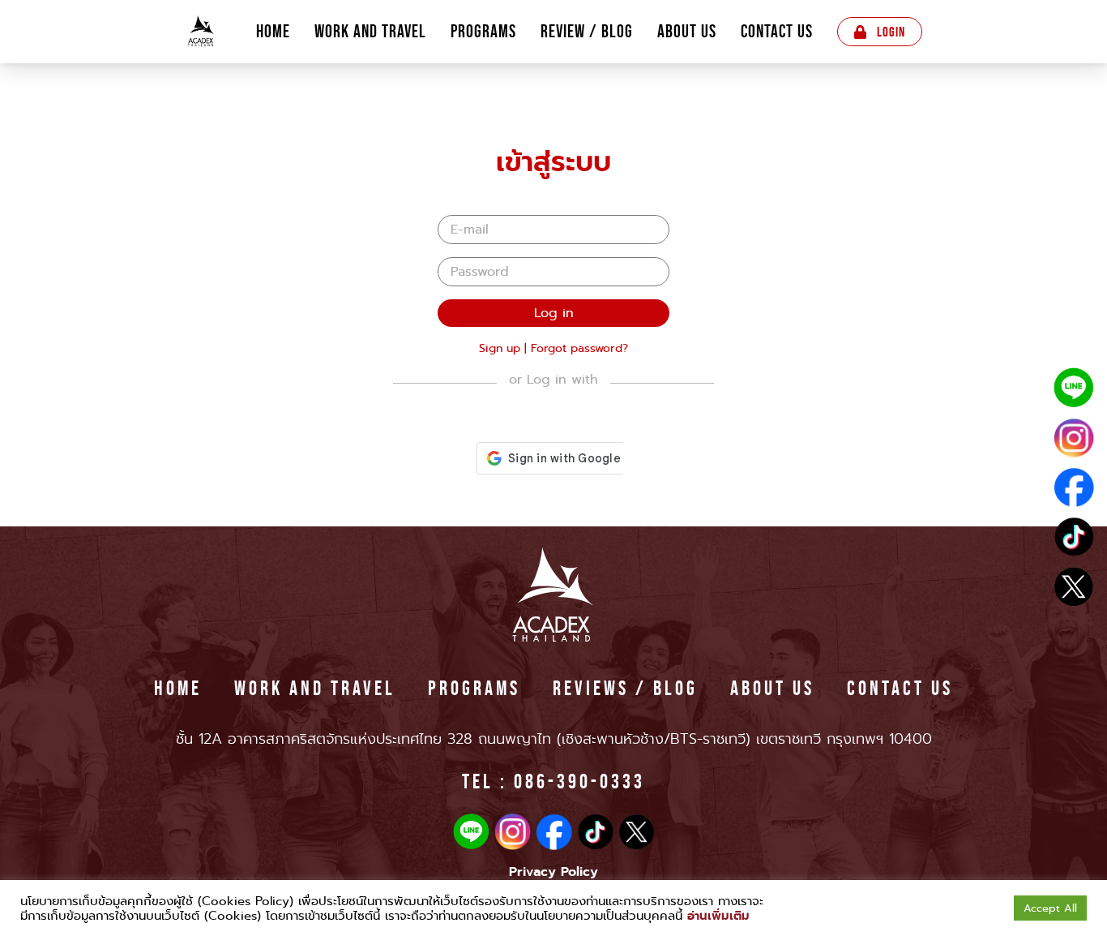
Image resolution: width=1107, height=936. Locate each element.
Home (273, 32)
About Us (686, 32)
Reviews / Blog (625, 687)
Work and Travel (370, 32)
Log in (554, 312)
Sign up (499, 348)
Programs (483, 32)
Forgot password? (579, 348)
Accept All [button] (1050, 908)
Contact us (777, 32)
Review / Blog (587, 32)
